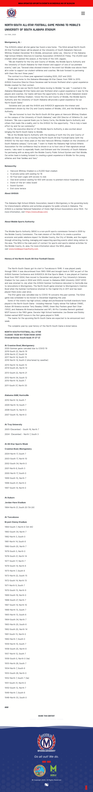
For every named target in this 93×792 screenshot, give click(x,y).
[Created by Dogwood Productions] (46, 784)
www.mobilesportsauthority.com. (24, 249)
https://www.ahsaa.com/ (36, 212)
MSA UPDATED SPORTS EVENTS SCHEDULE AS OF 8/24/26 (46, 3)
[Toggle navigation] (83, 13)
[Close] (87, 2)
